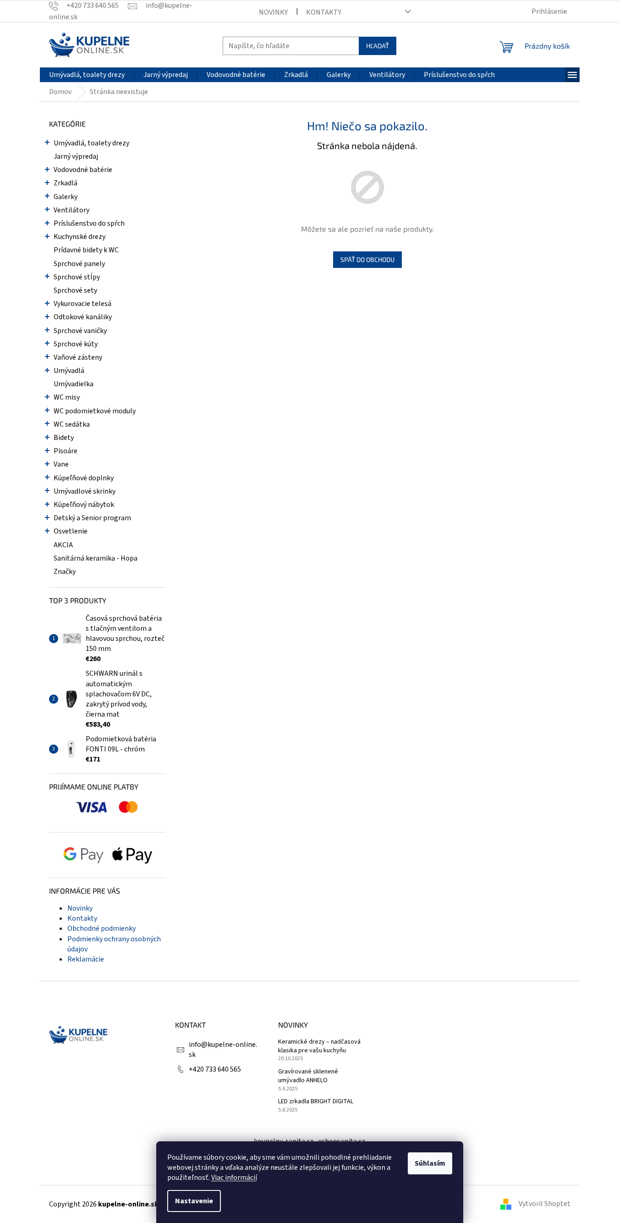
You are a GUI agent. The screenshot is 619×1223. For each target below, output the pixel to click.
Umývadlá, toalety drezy (91, 143)
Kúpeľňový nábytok (84, 505)
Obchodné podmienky (101, 928)
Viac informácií (234, 1178)
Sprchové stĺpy (77, 277)
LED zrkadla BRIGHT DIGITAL (315, 1101)
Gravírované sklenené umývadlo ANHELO (308, 1076)
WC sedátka (72, 424)
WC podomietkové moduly (95, 411)
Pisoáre (65, 451)
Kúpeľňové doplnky (84, 478)
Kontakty (323, 12)
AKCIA (63, 545)
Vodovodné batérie (83, 170)
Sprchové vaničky (80, 331)
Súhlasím (430, 1163)
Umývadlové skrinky (84, 491)
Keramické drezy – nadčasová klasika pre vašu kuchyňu (319, 1046)
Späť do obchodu (367, 259)
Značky (65, 572)
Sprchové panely (79, 264)
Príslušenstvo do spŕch (89, 223)
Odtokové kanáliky (83, 317)
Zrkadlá (65, 183)
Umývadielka (73, 384)
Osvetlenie (71, 531)
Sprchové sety (75, 290)
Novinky (273, 12)
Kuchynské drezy (79, 237)
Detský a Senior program (92, 518)
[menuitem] (87, 74)
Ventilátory (71, 210)
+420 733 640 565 (215, 1069)
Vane (61, 464)
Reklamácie (85, 959)
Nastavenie (194, 1201)
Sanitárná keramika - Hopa (95, 558)
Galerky (65, 197)
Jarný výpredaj (76, 156)
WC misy (67, 397)
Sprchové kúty (76, 344)
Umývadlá (69, 371)
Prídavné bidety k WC (86, 250)
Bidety (64, 438)
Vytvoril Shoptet (544, 1204)
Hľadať (377, 46)
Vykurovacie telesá (82, 304)
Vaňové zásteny (78, 357)
